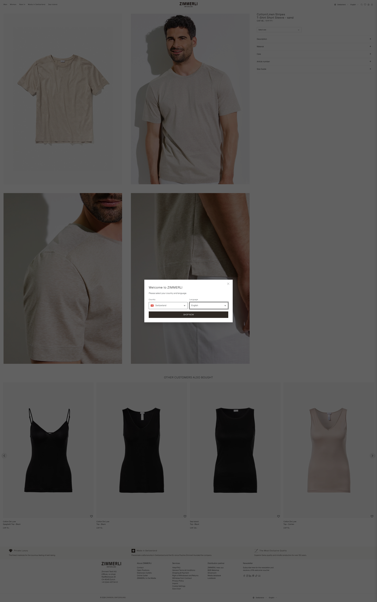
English (194, 305)
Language (193, 299)
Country (152, 299)
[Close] (228, 284)
